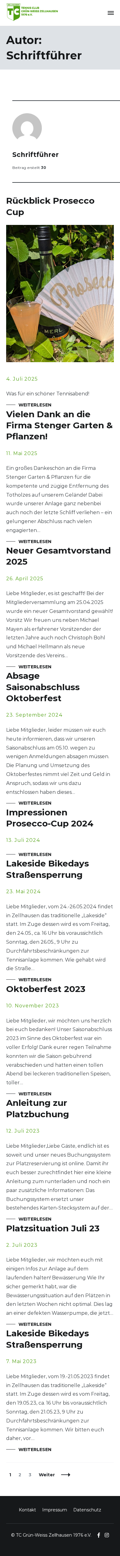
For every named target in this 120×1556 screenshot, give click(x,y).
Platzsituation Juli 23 (52, 1228)
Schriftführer (35, 154)
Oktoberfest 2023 (45, 989)
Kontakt (27, 1510)
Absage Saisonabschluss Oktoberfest (43, 686)
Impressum (54, 1510)
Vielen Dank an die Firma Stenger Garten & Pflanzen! (59, 425)
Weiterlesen (34, 405)
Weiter (47, 1475)
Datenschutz (87, 1510)
